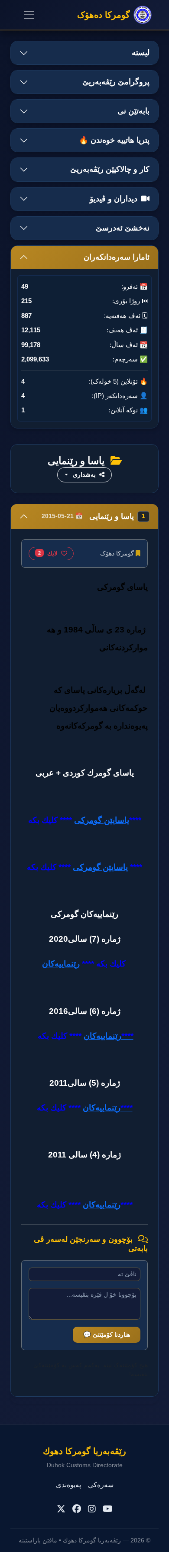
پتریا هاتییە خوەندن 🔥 (114, 140)
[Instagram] (92, 1509)
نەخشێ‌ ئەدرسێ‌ (123, 228)
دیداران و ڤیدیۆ (113, 198)
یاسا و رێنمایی (93, 516)
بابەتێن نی (133, 111)
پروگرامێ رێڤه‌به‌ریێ (116, 81)
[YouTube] (108, 1509)
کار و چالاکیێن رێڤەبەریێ (110, 169)
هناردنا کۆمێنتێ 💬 (106, 1334)
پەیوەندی (68, 1484)
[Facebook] (76, 1509)
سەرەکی (101, 1484)
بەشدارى (84, 474)
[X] (61, 1509)
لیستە (141, 52)
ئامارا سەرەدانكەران (117, 257)
